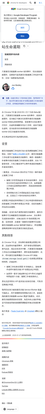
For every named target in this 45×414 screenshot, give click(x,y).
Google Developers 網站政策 (13, 328)
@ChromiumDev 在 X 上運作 (12, 382)
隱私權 (9, 403)
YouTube (5, 386)
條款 (3, 403)
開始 (22, 36)
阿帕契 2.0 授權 (25, 326)
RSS (3, 393)
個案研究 (5, 365)
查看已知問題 (7, 351)
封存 (3, 368)
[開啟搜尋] (30, 2)
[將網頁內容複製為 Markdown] (24, 46)
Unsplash (31, 311)
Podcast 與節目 (7, 372)
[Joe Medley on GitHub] (13, 89)
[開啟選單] (3, 3)
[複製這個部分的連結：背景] (9, 144)
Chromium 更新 (7, 361)
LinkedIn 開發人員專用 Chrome (13, 390)
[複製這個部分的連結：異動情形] (15, 235)
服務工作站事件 (19, 154)
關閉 (22, 28)
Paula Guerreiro (17, 311)
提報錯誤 (5, 347)
